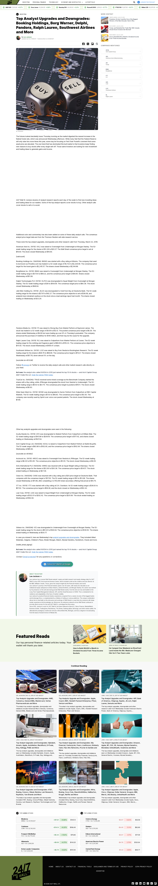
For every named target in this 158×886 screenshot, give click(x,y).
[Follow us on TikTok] (152, 883)
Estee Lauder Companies (30, 849)
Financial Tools (85, 867)
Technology (53, 2)
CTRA (87, 821)
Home (51, 867)
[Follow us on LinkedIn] (140, 883)
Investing (26, 2)
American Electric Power (95, 841)
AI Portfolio (90, 2)
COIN (22, 828)
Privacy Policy (127, 867)
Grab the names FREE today (42, 375)
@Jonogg (25, 365)
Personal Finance (39, 2)
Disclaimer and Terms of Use (106, 867)
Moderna (24, 819)
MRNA (23, 821)
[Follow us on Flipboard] (92, 44)
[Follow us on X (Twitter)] (137, 883)
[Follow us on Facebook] (133, 883)
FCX (22, 836)
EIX (87, 836)
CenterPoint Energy (93, 849)
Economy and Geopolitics (71, 2)
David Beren (76, 645)
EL (22, 851)
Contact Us (71, 867)
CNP (87, 851)
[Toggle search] (134, 2)
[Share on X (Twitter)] (88, 44)
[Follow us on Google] (97, 44)
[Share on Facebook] (83, 44)
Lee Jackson (27, 37)
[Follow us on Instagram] (148, 883)
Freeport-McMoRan (28, 834)
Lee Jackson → (36, 576)
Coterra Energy (91, 819)
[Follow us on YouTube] (144, 883)
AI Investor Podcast (148, 2)
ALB (22, 843)
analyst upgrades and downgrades (66, 537)
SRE (87, 828)
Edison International (93, 834)
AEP (87, 843)
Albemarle (25, 841)
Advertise (100, 871)
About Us (60, 867)
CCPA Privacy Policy (143, 867)
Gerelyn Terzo (113, 645)
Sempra (88, 826)
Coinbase (24, 826)
